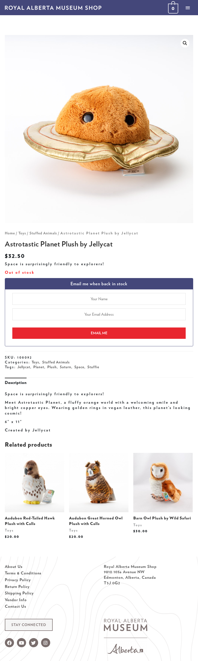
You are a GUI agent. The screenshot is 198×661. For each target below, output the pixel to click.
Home (10, 233)
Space (79, 367)
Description (16, 382)
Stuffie (93, 367)
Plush (52, 367)
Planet (38, 367)
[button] (29, 625)
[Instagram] (45, 642)
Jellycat (23, 367)
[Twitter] (33, 642)
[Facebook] (9, 642)
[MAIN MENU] (187, 8)
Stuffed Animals (43, 233)
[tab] (16, 382)
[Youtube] (21, 642)
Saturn (65, 367)
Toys (22, 233)
